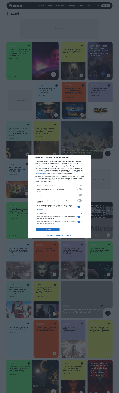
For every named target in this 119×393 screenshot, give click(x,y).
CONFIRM (48, 229)
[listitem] (59, 186)
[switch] (79, 189)
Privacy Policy (68, 235)
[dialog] (59, 196)
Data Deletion (50, 235)
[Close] (87, 157)
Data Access (59, 235)
